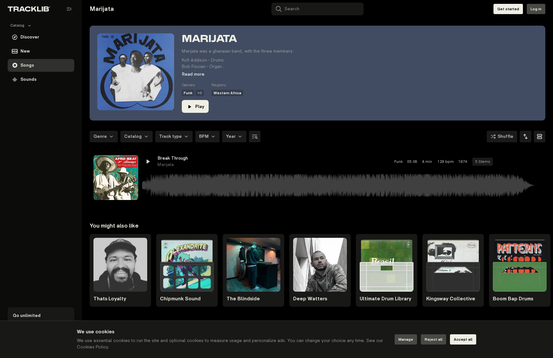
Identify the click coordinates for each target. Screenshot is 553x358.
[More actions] (536, 161)
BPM (204, 136)
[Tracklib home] (29, 9)
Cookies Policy (92, 347)
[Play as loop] (502, 161)
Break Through (172, 158)
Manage (405, 339)
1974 (462, 161)
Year (231, 136)
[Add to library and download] (525, 161)
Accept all (463, 339)
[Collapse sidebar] (69, 9)
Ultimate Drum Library (385, 299)
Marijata (165, 164)
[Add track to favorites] (513, 161)
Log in (536, 9)
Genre (100, 136)
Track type (170, 136)
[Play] (115, 177)
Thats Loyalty (109, 299)
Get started (508, 9)
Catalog (133, 136)
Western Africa (227, 93)
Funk (188, 93)
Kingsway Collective (450, 299)
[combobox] (525, 136)
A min (427, 161)
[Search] (254, 136)
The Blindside (243, 299)
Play (199, 106)
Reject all (433, 339)
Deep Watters (310, 299)
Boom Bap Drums (513, 299)
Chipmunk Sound (180, 299)
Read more (193, 74)
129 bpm (445, 161)
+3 (199, 93)
